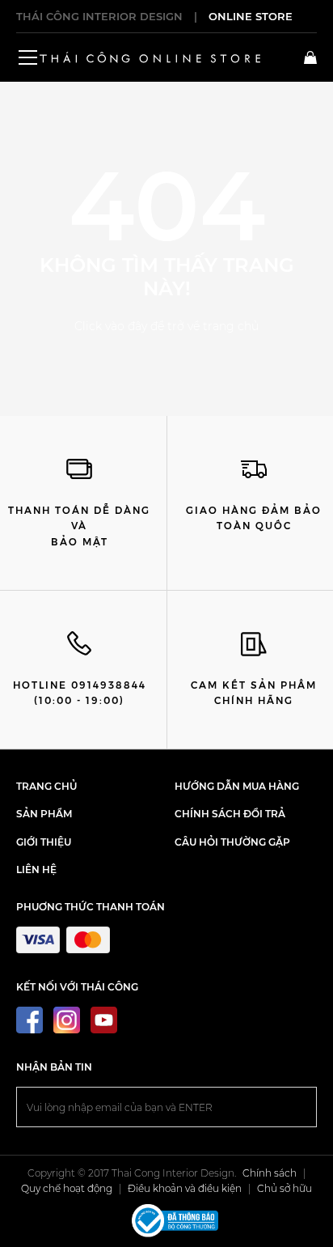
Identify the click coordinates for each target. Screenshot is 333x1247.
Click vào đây (110, 326)
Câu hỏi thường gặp (232, 842)
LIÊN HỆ (36, 869)
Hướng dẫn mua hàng (237, 786)
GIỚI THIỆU (43, 842)
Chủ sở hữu (284, 1188)
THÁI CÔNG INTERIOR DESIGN (99, 16)
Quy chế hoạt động (66, 1188)
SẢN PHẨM (44, 814)
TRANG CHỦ (46, 786)
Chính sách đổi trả (230, 814)
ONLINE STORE (251, 16)
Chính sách (269, 1173)
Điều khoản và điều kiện (185, 1188)
